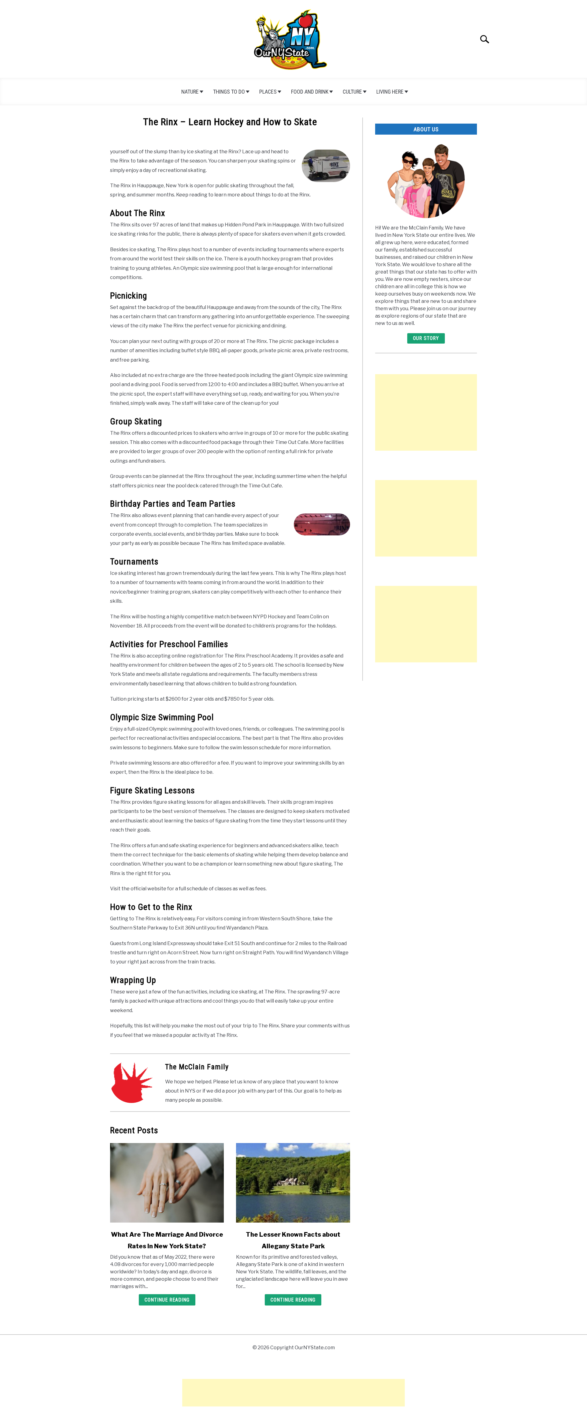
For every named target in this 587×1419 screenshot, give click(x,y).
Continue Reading (167, 1300)
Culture (352, 91)
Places (268, 91)
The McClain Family (197, 1067)
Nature (190, 91)
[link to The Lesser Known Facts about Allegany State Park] (293, 1183)
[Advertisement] (426, 412)
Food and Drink (309, 91)
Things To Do (229, 91)
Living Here (390, 91)
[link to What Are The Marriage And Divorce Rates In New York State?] (167, 1183)
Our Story (426, 338)
